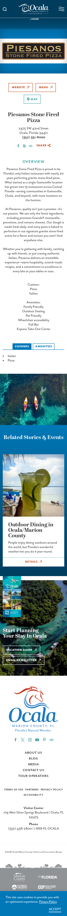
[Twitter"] (23, 740)
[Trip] (51, 740)
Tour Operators (33, 776)
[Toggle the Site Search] (5, 9)
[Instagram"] (30, 740)
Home (35, 19)
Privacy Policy (52, 789)
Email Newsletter (21, 660)
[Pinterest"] (44, 740)
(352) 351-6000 (33, 137)
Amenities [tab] (43, 346)
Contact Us (33, 770)
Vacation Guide (19, 650)
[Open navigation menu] (61, 9)
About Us (33, 753)
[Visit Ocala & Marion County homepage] (33, 9)
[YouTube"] (37, 740)
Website (18, 87)
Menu (43, 87)
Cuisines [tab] (22, 346)
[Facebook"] (15, 740)
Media (33, 764)
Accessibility (33, 795)
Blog (33, 758)
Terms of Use (13, 789)
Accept (55, 909)
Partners (32, 789)
